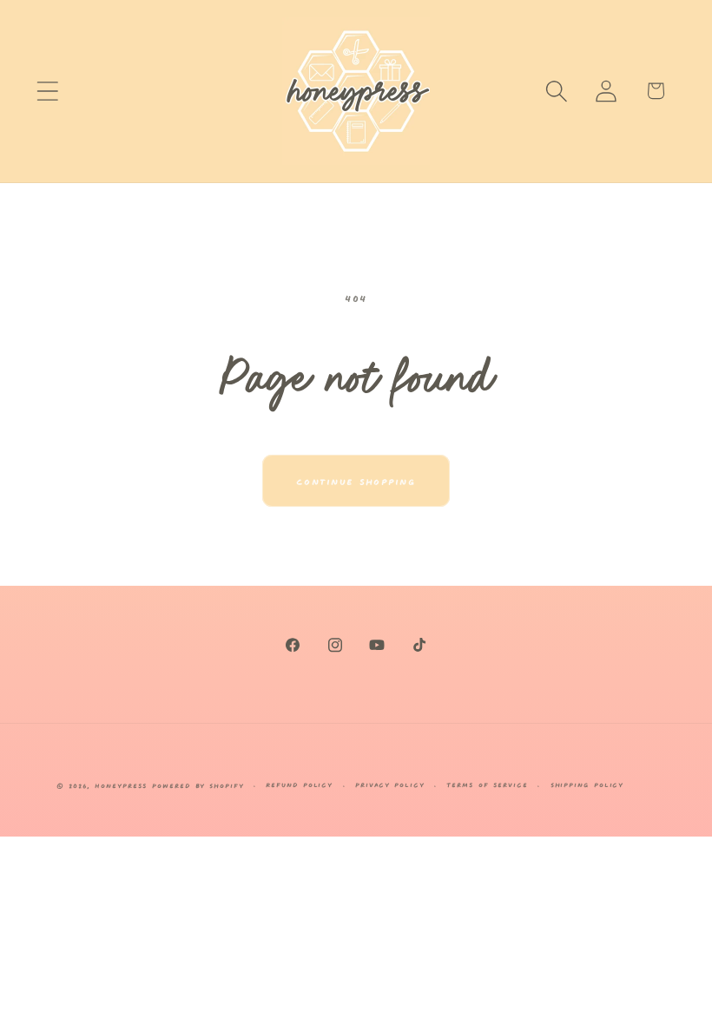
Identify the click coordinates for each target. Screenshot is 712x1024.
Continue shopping (356, 480)
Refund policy (299, 784)
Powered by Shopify (197, 785)
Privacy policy (390, 784)
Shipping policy (587, 784)
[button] (47, 90)
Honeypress (123, 785)
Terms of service (487, 784)
